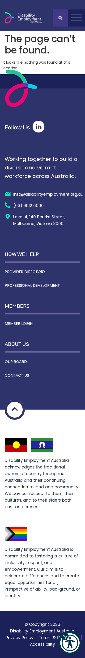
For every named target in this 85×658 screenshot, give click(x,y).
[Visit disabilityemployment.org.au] (23, 17)
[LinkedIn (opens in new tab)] (38, 126)
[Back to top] (15, 410)
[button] (70, 643)
